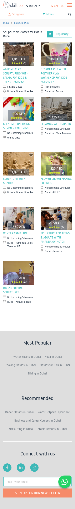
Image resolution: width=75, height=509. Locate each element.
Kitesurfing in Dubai (21, 429)
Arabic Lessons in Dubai (52, 429)
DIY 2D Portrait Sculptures (14, 290)
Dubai (33, 6)
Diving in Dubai (37, 373)
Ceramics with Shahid (56, 124)
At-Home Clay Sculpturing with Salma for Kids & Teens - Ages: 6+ (15, 75)
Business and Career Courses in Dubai (37, 420)
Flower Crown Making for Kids (56, 181)
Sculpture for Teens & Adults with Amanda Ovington (55, 237)
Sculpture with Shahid (14, 181)
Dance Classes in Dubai (19, 412)
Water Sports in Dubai (27, 357)
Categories (17, 14)
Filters (49, 14)
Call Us (58, 6)
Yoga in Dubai (53, 357)
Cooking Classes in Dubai (20, 365)
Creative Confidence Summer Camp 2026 (17, 126)
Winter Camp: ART (15, 233)
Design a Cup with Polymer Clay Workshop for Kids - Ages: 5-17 (55, 75)
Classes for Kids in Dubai (55, 365)
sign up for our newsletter (37, 493)
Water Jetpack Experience (54, 412)
